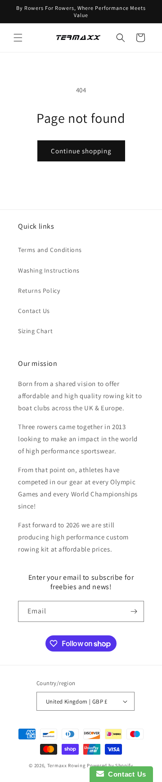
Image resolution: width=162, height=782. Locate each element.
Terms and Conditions (50, 250)
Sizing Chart (35, 331)
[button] (18, 38)
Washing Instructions (49, 270)
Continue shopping (81, 151)
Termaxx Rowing (66, 765)
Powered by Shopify (110, 765)
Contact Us (34, 311)
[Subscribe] (134, 611)
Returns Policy (39, 291)
